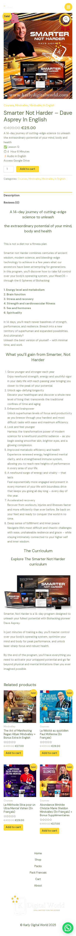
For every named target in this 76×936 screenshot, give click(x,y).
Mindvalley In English (42, 105)
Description (12, 195)
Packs (38, 866)
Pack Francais (38, 872)
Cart (38, 879)
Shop (38, 860)
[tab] (38, 195)
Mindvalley (21, 105)
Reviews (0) (11, 202)
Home (38, 853)
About (38, 885)
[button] (67, 927)
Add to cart (27, 169)
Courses (9, 105)
